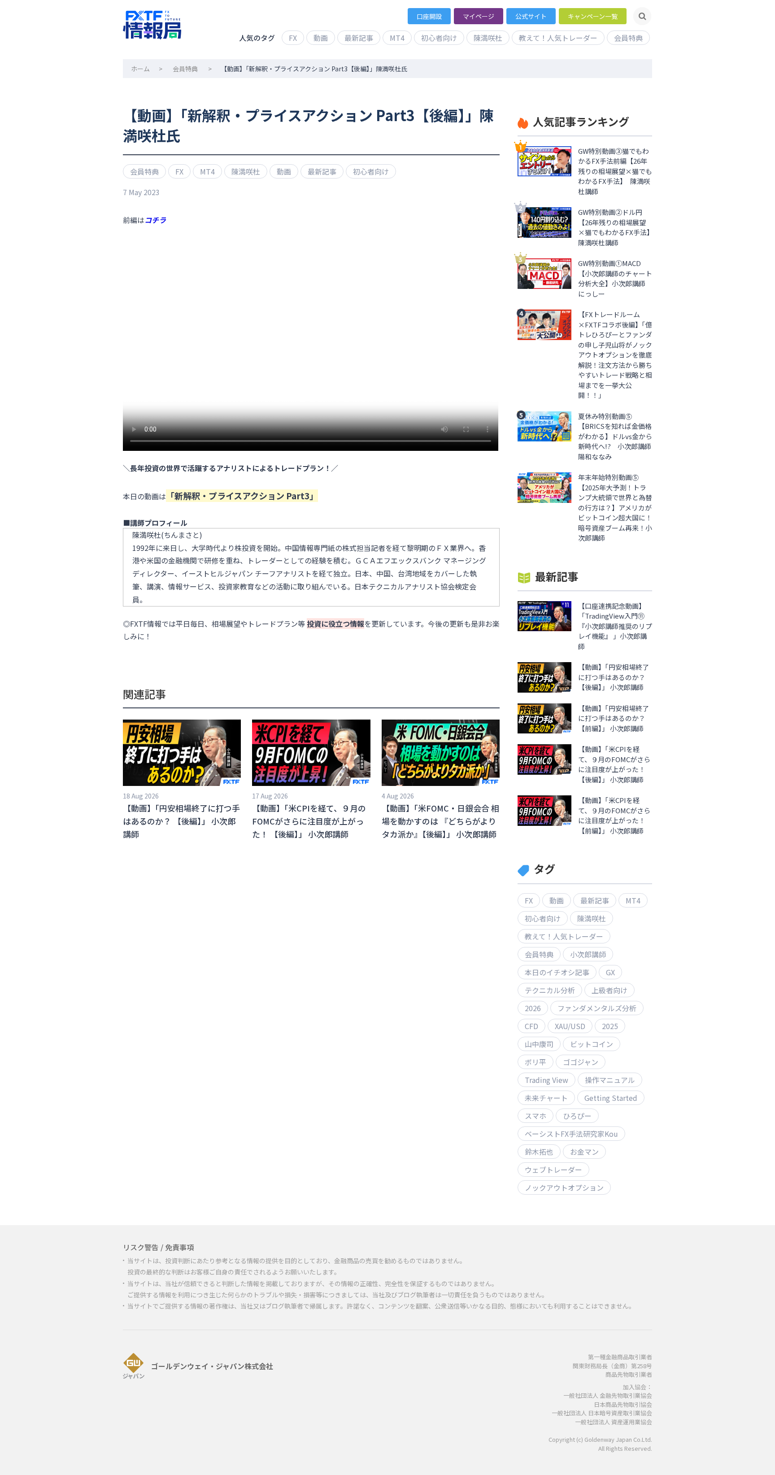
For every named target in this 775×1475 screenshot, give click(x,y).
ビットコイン (591, 1044)
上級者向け (609, 990)
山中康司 (539, 1044)
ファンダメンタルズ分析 (596, 1008)
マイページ (478, 16)
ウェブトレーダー (553, 1169)
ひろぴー (577, 1115)
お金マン (584, 1151)
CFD (531, 1026)
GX (610, 972)
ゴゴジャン (580, 1061)
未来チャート (546, 1097)
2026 (533, 1008)
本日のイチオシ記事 (557, 972)
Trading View (546, 1079)
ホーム (140, 68)
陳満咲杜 (488, 37)
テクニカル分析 (550, 990)
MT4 (397, 37)
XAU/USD (570, 1026)
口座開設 (429, 16)
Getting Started (610, 1097)
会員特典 (628, 37)
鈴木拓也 (539, 1151)
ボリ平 (535, 1061)
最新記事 (358, 37)
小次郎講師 (588, 954)
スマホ (535, 1115)
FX (293, 37)
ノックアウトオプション (564, 1187)
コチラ (155, 219)
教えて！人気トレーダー (558, 37)
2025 (610, 1026)
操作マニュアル (610, 1079)
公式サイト (531, 16)
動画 (320, 37)
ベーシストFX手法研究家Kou (571, 1133)
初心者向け (439, 37)
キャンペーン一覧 (593, 16)
